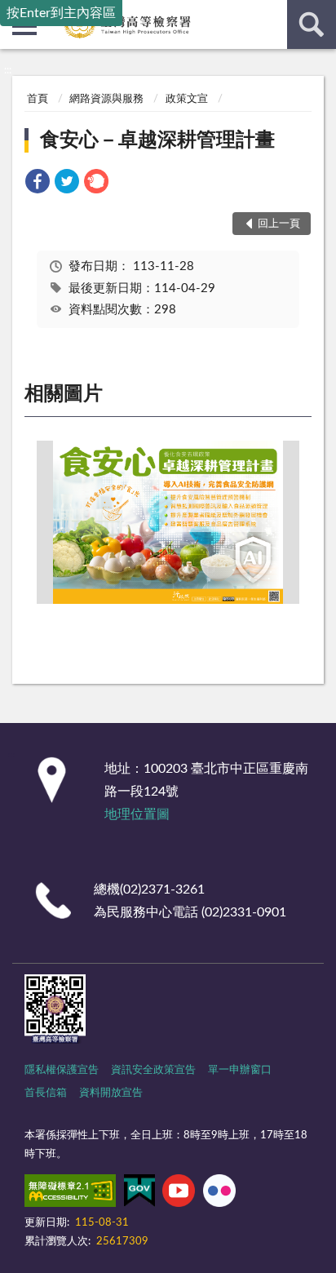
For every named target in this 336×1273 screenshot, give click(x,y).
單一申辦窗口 (240, 1070)
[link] (37, 184)
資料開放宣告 (111, 1093)
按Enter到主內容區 (61, 13)
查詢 (311, 24)
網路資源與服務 (106, 99)
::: (7, 70)
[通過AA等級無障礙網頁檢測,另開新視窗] (70, 1193)
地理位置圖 (137, 814)
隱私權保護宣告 (61, 1070)
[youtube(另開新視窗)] (178, 1193)
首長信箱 (45, 1093)
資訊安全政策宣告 (153, 1070)
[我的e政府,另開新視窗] (139, 1193)
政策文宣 (187, 99)
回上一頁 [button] (279, 224)
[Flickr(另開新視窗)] (219, 1193)
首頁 (37, 99)
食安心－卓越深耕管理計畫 (157, 140)
